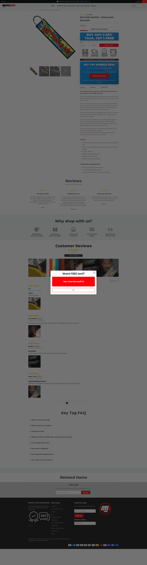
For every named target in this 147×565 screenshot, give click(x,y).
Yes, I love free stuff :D (73, 281)
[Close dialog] (94, 272)
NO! (73, 290)
